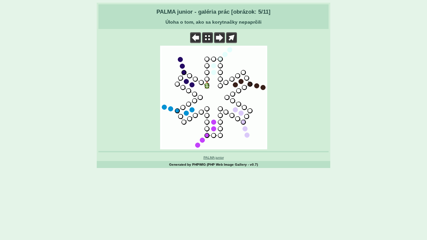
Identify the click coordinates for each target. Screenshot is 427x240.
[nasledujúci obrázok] (219, 41)
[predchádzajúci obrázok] (195, 41)
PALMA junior (213, 157)
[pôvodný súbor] (231, 41)
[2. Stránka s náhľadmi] (207, 41)
